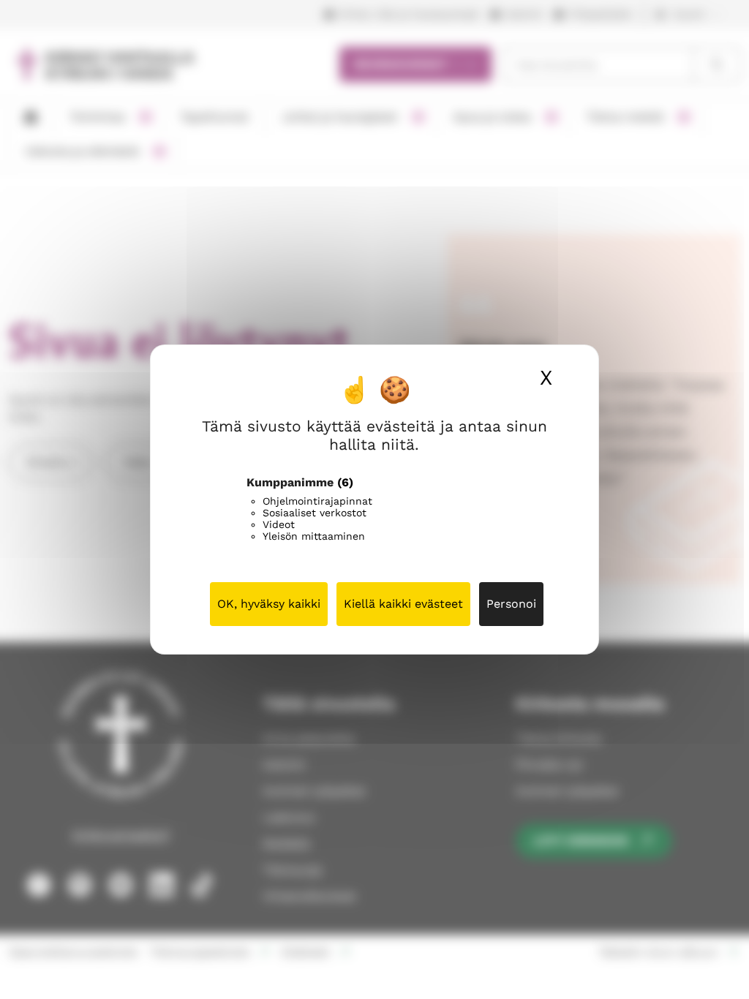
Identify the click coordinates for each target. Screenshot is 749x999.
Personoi (511, 604)
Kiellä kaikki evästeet (403, 604)
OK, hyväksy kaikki (268, 604)
